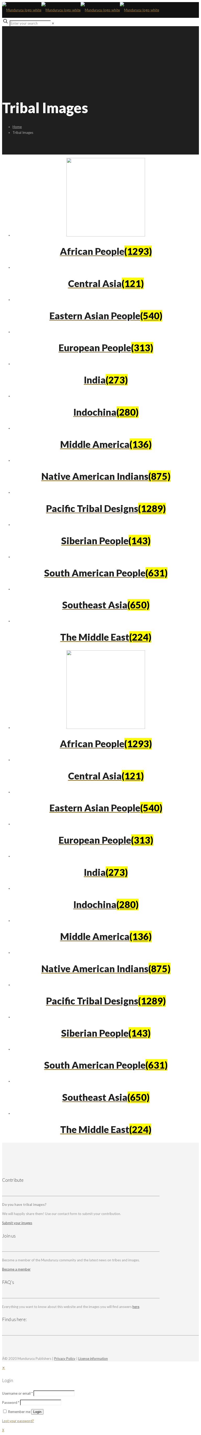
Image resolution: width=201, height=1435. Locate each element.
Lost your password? (18, 1421)
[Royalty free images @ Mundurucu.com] (80, 10)
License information (93, 1358)
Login (37, 1412)
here (135, 1307)
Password (10, 1402)
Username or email (17, 1393)
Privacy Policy (64, 1358)
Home (17, 127)
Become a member (16, 1269)
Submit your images (17, 1223)
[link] (53, 23)
